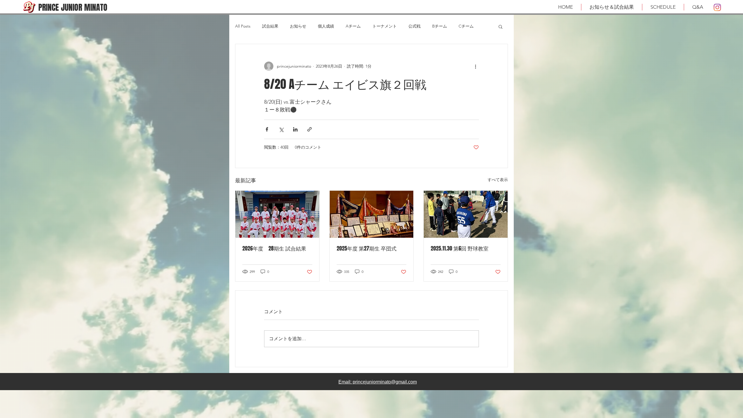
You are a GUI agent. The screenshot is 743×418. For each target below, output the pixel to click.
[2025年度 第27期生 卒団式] (372, 214)
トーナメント (384, 26)
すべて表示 (498, 179)
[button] (500, 26)
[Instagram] (717, 7)
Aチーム (353, 26)
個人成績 (326, 26)
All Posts (242, 26)
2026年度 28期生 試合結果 (274, 248)
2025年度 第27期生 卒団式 (366, 248)
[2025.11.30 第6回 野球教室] (466, 214)
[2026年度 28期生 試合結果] (277, 214)
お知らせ (298, 26)
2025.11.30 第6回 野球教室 (459, 248)
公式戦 (414, 26)
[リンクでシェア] (309, 129)
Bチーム (439, 26)
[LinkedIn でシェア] (295, 129)
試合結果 (270, 26)
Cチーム (466, 26)
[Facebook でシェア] (267, 129)
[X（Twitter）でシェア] (281, 129)
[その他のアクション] (475, 66)
